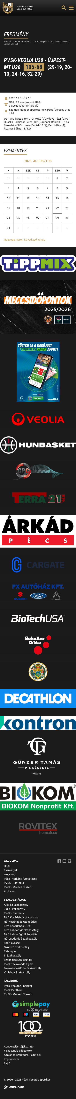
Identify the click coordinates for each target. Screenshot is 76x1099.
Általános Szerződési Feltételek (22, 1055)
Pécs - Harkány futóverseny (20, 878)
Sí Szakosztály (12, 955)
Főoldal (7, 41)
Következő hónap (34, 239)
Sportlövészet (12, 943)
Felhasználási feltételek (18, 1050)
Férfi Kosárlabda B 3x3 (17, 926)
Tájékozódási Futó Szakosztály (22, 968)
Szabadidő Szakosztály (18, 960)
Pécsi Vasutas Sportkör (18, 986)
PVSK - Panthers (23, 41)
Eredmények (41, 41)
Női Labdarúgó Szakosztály (20, 938)
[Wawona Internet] (38, 1087)
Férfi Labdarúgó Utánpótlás (20, 934)
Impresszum (11, 1059)
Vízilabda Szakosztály (17, 972)
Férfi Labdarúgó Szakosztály (21, 930)
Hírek (7, 866)
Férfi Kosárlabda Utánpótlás (21, 917)
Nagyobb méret (13, 239)
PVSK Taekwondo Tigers (18, 964)
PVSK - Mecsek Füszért (18, 887)
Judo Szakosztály (14, 909)
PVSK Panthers (13, 990)
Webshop (9, 874)
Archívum (9, 891)
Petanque (10, 951)
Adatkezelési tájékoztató (19, 1046)
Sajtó (7, 1063)
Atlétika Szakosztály (16, 904)
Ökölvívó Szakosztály (16, 947)
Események (11, 870)
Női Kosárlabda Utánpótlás (20, 921)
